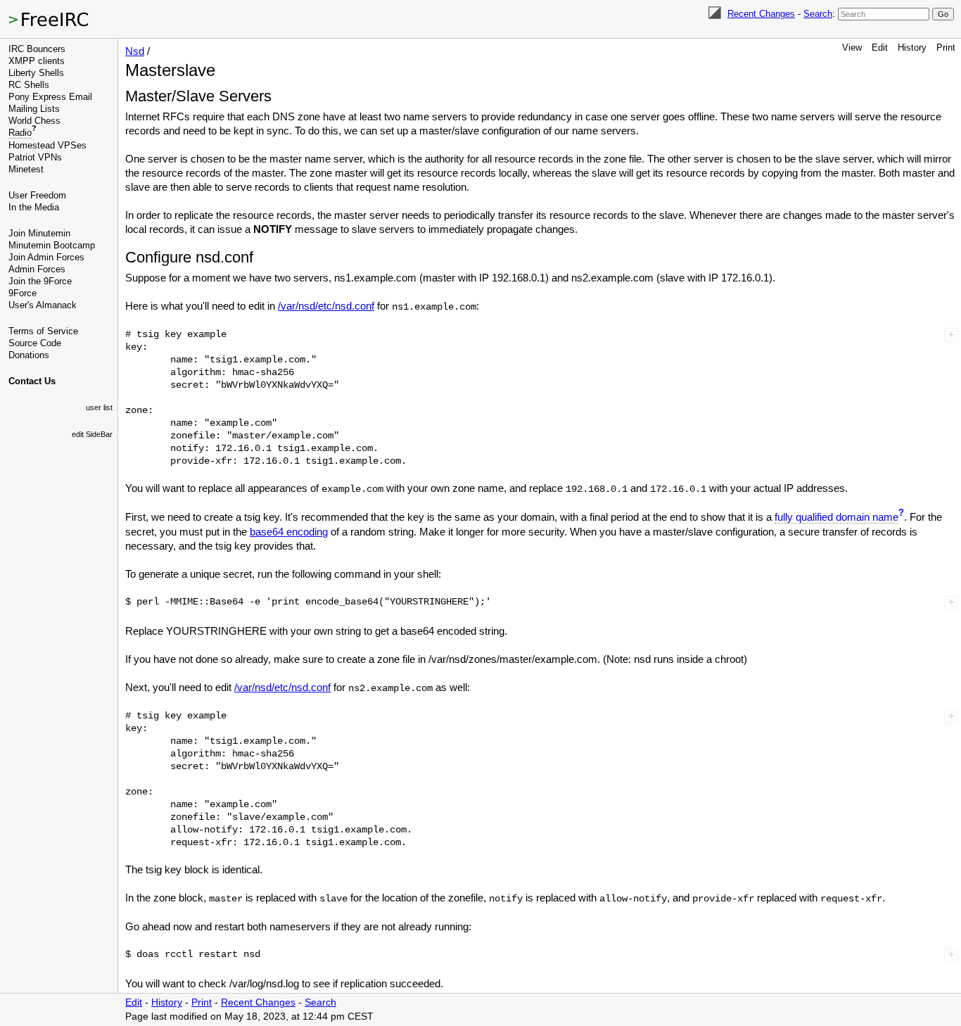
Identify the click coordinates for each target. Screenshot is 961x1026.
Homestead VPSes (47, 145)
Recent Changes (761, 13)
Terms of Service (43, 331)
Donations (28, 355)
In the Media (33, 207)
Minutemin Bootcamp (51, 245)
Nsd (134, 51)
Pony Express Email (50, 96)
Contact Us (32, 381)
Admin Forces (36, 269)
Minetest (26, 169)
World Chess (34, 120)
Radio (20, 132)
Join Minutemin (39, 233)
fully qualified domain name (836, 517)
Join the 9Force (40, 281)
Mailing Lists (34, 108)
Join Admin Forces (46, 257)
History (912, 47)
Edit (880, 47)
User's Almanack (42, 305)
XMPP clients (36, 61)
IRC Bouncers (36, 49)
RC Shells (28, 85)
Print (945, 47)
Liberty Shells (36, 73)
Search (817, 13)
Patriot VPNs (35, 157)
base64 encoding (289, 532)
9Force (22, 293)
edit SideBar (92, 434)
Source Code (34, 343)
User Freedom (37, 195)
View (852, 47)
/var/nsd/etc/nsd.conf (326, 306)
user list (99, 407)
